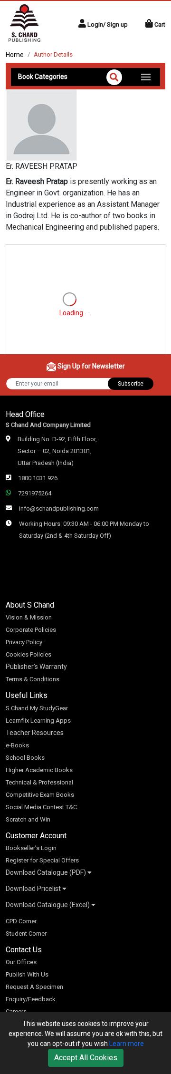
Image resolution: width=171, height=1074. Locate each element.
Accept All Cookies (85, 1057)
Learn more (126, 1043)
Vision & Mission (29, 617)
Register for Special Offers (42, 860)
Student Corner (26, 933)
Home (15, 54)
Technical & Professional (39, 782)
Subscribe (130, 383)
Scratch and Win (28, 819)
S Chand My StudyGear (37, 708)
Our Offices (21, 962)
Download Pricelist (34, 888)
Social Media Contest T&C (41, 807)
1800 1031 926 (37, 478)
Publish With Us (27, 974)
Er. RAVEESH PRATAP (41, 166)
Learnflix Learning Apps (38, 720)
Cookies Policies (28, 654)
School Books (25, 757)
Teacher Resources (35, 732)
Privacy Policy (24, 642)
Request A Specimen (34, 986)
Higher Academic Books (39, 770)
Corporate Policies (31, 629)
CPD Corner (21, 921)
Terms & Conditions (32, 679)
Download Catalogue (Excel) (48, 905)
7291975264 (34, 493)
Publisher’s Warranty (36, 666)
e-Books (17, 745)
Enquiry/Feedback (31, 999)
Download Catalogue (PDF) (46, 872)
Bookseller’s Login (31, 847)
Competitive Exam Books (40, 794)
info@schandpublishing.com (59, 508)
